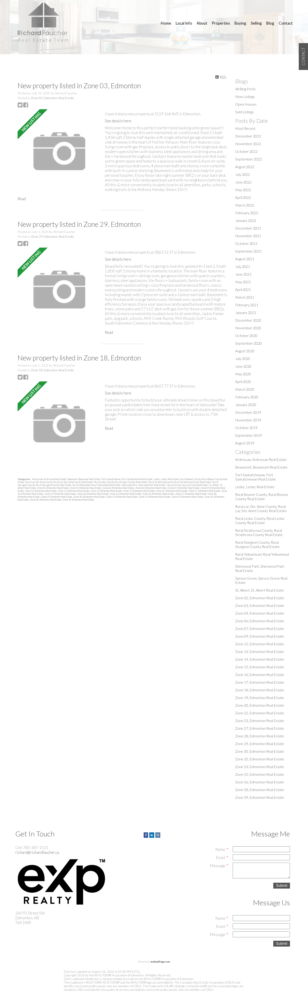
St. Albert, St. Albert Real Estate (259, 590)
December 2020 (248, 320)
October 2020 (246, 335)
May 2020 (243, 374)
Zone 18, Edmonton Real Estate (52, 370)
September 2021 (248, 251)
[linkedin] (152, 834)
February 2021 (246, 305)
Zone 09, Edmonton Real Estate (259, 636)
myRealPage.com (160, 961)
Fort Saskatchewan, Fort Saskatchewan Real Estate (127, 479)
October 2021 (246, 243)
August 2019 (244, 443)
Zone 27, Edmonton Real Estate (191, 493)
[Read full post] (59, 151)
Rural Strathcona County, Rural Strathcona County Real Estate (180, 482)
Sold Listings (244, 112)
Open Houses (246, 104)
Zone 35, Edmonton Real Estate (122, 496)
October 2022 (246, 151)
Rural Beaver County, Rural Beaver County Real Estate (261, 496)
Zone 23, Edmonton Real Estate (158, 493)
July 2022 (242, 174)
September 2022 (248, 159)
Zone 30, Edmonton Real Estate (89, 496)
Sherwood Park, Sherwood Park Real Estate (144, 484)
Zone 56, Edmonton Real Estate (259, 782)
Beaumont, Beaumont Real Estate (84, 479)
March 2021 (244, 297)
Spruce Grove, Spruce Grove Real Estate (187, 484)
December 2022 (248, 136)
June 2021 (243, 274)
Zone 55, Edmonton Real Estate (187, 496)
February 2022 (246, 213)
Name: (221, 849)
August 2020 (244, 351)
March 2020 (244, 389)
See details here (118, 120)
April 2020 (243, 381)
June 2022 (243, 182)
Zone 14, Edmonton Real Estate (106, 490)
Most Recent (245, 128)
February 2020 (246, 397)
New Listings (245, 96)
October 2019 (246, 427)
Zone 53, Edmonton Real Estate (155, 496)
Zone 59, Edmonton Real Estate (78, 499)
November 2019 (248, 420)
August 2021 (244, 259)
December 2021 (248, 228)
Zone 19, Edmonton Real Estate (60, 493)
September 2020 (248, 343)
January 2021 (245, 312)
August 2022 (244, 167)
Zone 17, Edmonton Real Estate (205, 490)
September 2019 (248, 435)
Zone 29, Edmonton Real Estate (52, 236)
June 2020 (243, 366)
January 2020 (245, 404)
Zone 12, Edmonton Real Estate (41, 490)
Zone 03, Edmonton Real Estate (52, 98)
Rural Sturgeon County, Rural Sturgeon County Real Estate (257, 544)
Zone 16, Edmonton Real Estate (172, 490)
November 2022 (248, 144)
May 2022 (243, 190)
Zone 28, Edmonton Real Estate (259, 736)
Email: (221, 857)
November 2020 (248, 328)
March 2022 (244, 205)
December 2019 (248, 412)
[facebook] (146, 834)
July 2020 (242, 358)
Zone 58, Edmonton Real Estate (46, 499)
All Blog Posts (245, 89)
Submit (281, 885)
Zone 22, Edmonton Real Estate (126, 493)
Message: (218, 865)
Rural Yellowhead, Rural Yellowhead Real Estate (97, 484)
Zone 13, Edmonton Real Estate (74, 490)
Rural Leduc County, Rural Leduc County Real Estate (120, 482)
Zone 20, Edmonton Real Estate (93, 493)
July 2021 (242, 266)
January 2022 (245, 220)
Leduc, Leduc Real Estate (166, 479)
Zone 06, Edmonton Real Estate (151, 487)
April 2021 (243, 289)
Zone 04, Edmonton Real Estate (118, 487)
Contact (286, 23)
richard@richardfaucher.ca (37, 852)
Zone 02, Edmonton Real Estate (53, 487)
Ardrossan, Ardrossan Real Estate (49, 479)
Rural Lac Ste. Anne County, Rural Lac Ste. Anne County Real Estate (59, 482)
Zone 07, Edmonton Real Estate (184, 487)
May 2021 (243, 282)
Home (166, 23)
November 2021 (248, 236)
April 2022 (243, 197)
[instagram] (158, 834)
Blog (270, 23)
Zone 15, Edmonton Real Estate (139, 490)
